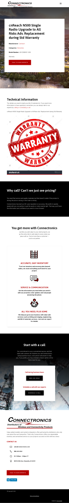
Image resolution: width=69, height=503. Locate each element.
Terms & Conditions (34, 496)
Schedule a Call (34, 393)
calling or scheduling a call (22, 107)
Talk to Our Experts (20, 62)
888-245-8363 (34, 378)
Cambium (22, 44)
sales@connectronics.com (22, 447)
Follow (13, 479)
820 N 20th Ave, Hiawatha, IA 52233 (24, 461)
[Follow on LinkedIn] (8, 479)
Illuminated (59, 501)
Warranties (20, 48)
